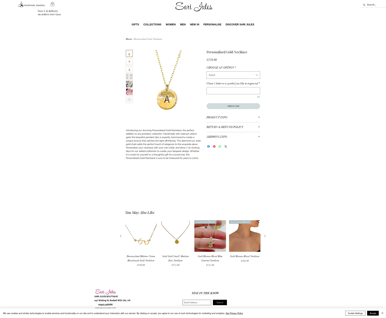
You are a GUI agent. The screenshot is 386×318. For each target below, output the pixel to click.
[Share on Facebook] (208, 146)
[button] (52, 4)
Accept (373, 313)
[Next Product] (265, 236)
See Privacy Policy (234, 313)
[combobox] (233, 75)
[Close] (382, 313)
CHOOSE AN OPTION (221, 67)
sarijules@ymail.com (105, 308)
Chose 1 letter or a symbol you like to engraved (233, 83)
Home (129, 39)
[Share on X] (226, 146)
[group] (193, 245)
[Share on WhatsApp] (220, 146)
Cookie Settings (355, 313)
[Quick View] (141, 236)
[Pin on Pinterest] (214, 146)
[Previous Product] (121, 236)
